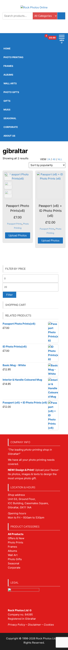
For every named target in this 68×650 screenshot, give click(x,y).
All (60, 159)
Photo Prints (15, 542)
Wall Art (12, 555)
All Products (15, 534)
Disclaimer (34, 624)
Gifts (6, 100)
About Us (9, 135)
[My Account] (39, 37)
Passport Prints (14, 223)
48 (54, 159)
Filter (9, 294)
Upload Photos (18, 235)
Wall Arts (10, 83)
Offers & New (16, 538)
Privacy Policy (16, 624)
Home (6, 48)
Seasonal (9, 118)
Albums (8, 74)
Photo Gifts (11, 92)
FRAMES (8, 66)
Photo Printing (13, 57)
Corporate (10, 127)
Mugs (6, 109)
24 (48, 159)
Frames (12, 546)
